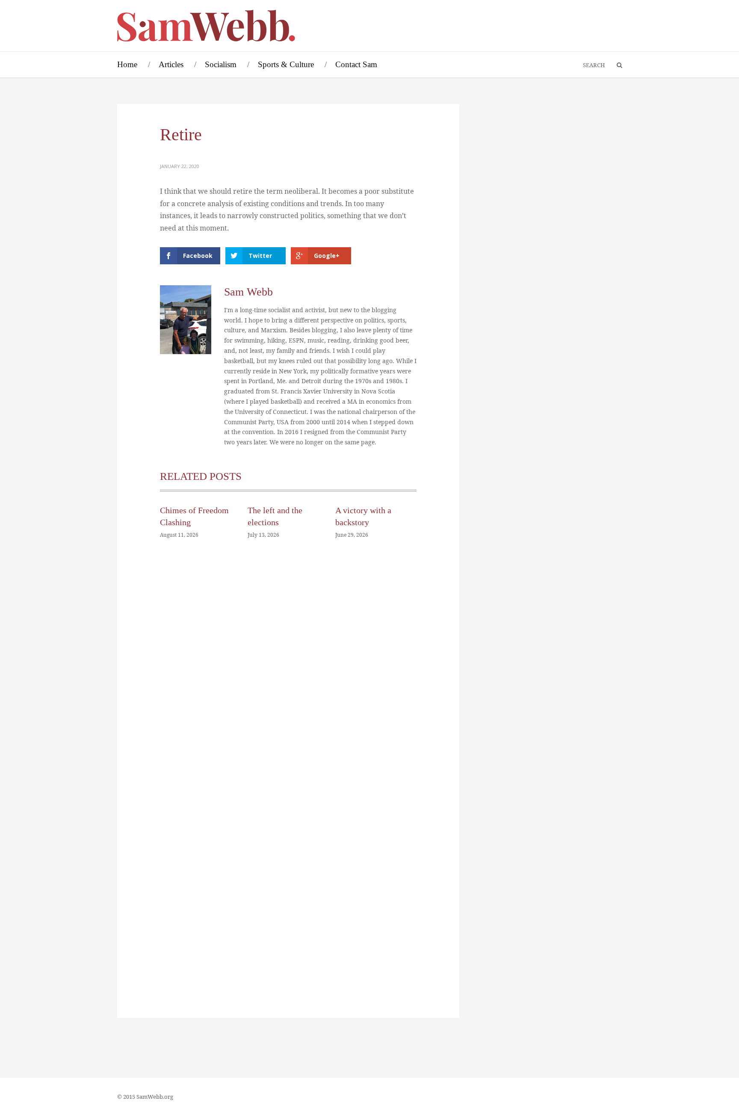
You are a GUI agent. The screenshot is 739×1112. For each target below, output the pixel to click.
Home (127, 64)
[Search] (615, 65)
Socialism (220, 64)
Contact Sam (356, 64)
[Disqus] (288, 674)
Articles (171, 64)
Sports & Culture (286, 64)
